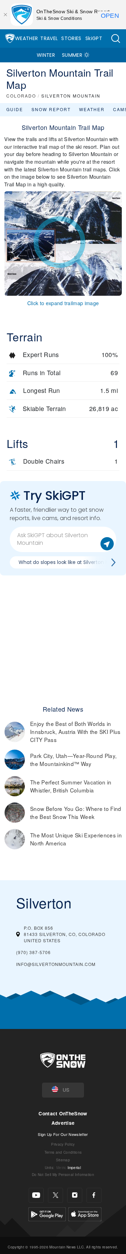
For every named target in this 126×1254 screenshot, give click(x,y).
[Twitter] (55, 1195)
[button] (115, 38)
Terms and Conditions (63, 1152)
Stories (71, 38)
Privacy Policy (63, 1144)
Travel (49, 38)
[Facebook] (94, 1195)
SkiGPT (93, 38)
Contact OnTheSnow (62, 1113)
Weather (26, 38)
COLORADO (21, 96)
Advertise (63, 1123)
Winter (46, 55)
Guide (14, 109)
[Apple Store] (85, 1213)
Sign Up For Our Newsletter (63, 1134)
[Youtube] (36, 1195)
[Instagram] (74, 1195)
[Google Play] (47, 1213)
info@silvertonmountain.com (56, 964)
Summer (72, 55)
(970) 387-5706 (33, 952)
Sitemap (63, 1159)
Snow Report (51, 109)
